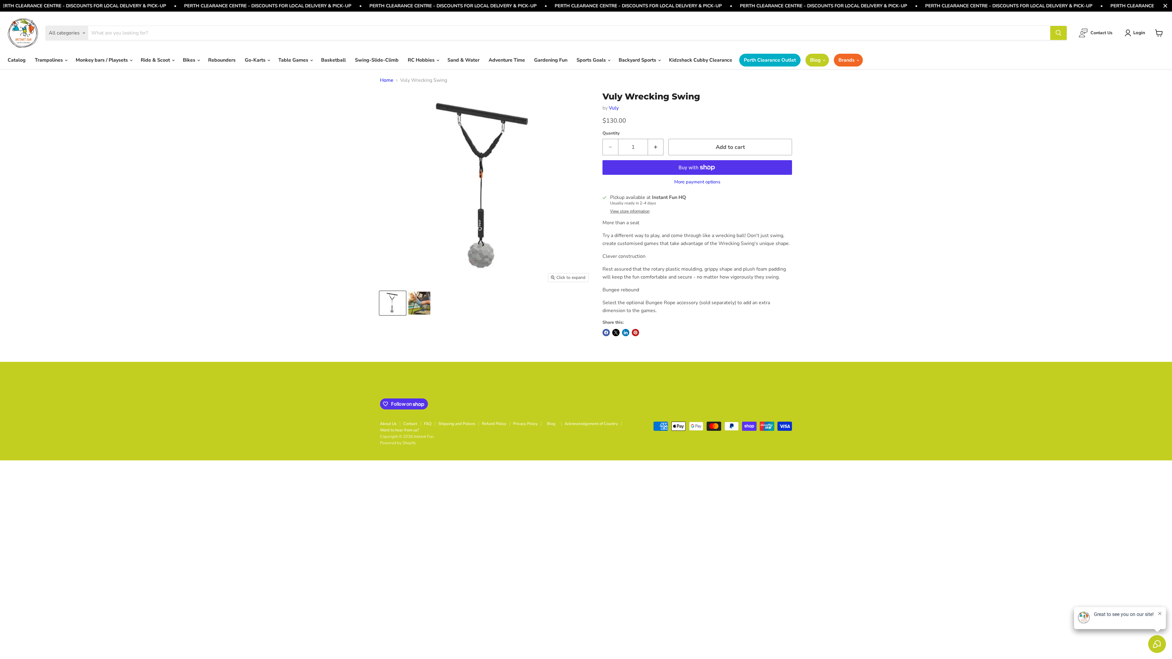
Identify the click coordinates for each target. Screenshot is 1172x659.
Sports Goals (592, 60)
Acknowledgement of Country (591, 424)
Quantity (611, 133)
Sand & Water (463, 60)
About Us (388, 424)
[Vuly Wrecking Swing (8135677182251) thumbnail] (392, 303)
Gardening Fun (550, 60)
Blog (816, 60)
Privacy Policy (525, 424)
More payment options (697, 182)
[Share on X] (616, 332)
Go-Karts (256, 60)
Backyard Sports (638, 60)
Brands (847, 60)
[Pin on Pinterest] (635, 332)
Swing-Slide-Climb (377, 60)
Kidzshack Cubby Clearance (700, 60)
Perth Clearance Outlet (770, 60)
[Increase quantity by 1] (656, 147)
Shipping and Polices (456, 424)
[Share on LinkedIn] (625, 332)
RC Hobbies (422, 60)
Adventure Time (507, 60)
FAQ (428, 424)
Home (386, 80)
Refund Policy (494, 424)
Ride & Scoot (156, 60)
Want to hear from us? (399, 430)
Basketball (333, 60)
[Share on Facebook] (606, 332)
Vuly (614, 108)
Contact (410, 424)
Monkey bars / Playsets (102, 60)
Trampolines (49, 60)
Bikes (190, 60)
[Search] (1058, 33)
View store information (629, 211)
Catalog (17, 60)
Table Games (293, 60)
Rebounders (222, 60)
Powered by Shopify (398, 443)
